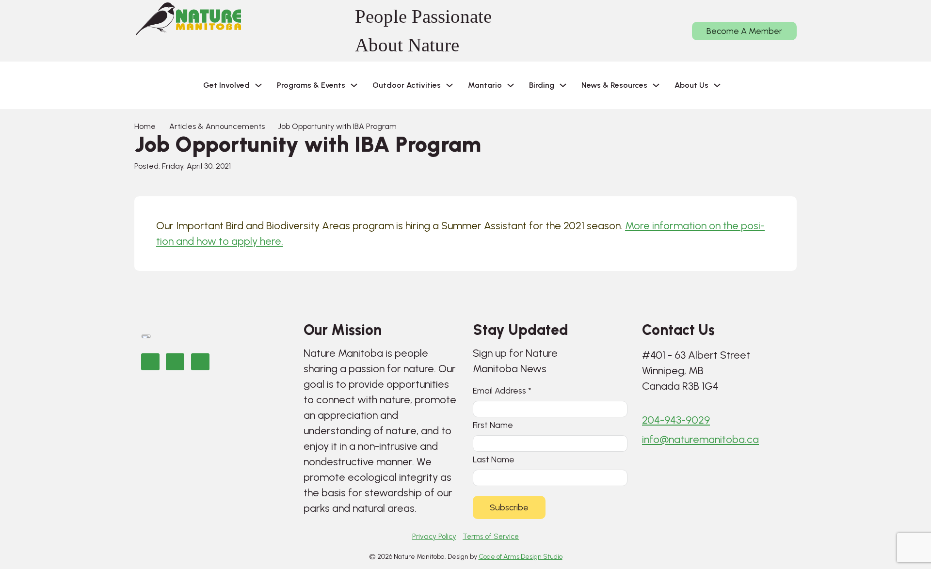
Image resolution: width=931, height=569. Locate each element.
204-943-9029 (676, 420)
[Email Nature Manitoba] (200, 361)
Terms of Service (491, 536)
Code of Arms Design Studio (520, 557)
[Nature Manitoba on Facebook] (150, 361)
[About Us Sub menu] (717, 85)
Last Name (493, 459)
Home (145, 126)
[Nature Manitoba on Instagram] (175, 361)
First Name (493, 425)
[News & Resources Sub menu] (656, 85)
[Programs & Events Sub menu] (354, 85)
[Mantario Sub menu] (510, 85)
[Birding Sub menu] (563, 85)
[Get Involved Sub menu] (258, 85)
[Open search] (744, 85)
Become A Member (744, 31)
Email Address (502, 390)
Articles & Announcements (217, 126)
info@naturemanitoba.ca (700, 439)
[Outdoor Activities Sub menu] (449, 85)
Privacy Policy (434, 536)
